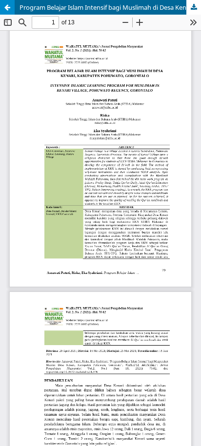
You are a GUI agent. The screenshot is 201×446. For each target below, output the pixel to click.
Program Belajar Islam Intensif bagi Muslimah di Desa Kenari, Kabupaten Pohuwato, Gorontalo (110, 7)
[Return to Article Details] (7, 7)
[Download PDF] (193, 7)
